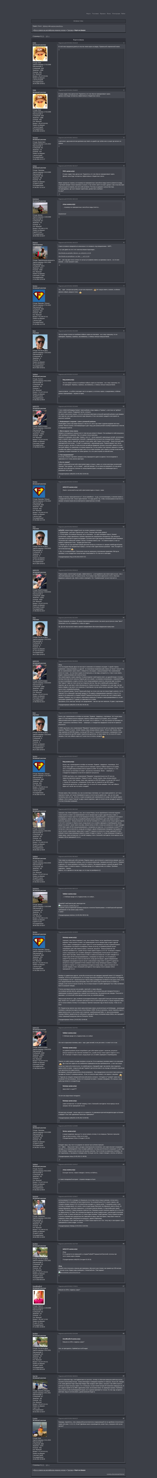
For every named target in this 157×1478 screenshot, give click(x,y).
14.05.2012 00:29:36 (71, 661)
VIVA (34, 43)
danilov (35, 1244)
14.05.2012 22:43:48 (71, 1333)
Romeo (35, 243)
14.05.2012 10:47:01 (71, 1027)
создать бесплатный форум (115, 1474)
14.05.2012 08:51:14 (71, 888)
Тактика (70, 30)
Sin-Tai (35, 1376)
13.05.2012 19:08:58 (71, 286)
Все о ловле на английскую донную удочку (50, 30)
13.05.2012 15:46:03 (71, 90)
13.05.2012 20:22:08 (71, 331)
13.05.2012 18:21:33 (71, 199)
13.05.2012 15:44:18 (71, 43)
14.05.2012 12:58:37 (71, 1196)
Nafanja (35, 809)
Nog (34, 331)
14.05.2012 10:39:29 (71, 932)
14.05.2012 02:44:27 (71, 756)
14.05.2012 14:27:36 (71, 1243)
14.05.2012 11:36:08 (71, 1126)
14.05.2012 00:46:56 (71, 713)
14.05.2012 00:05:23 (71, 526)
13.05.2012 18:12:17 (71, 166)
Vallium (35, 374)
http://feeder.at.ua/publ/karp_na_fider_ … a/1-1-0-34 (74, 256)
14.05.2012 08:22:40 (71, 809)
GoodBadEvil (37, 1286)
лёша (35, 166)
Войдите (45, 26)
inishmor (36, 199)
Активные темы (78, 21)
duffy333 (36, 406)
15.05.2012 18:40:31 (71, 1376)
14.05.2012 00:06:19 (71, 570)
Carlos (35, 1418)
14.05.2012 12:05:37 (71, 1164)
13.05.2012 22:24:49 (71, 406)
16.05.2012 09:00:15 (71, 1418)
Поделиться (62, 43)
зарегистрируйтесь (57, 26)
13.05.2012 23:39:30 (71, 481)
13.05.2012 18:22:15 (71, 242)
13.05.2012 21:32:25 (71, 374)
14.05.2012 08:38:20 (71, 856)
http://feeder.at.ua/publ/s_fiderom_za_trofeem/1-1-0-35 (75, 253)
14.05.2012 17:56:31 (71, 1286)
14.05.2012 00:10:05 (71, 617)
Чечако (35, 138)
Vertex (35, 286)
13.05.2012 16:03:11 (71, 137)
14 (47, 36)
